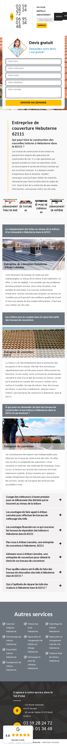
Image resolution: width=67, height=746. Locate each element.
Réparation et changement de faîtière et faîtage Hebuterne (35, 644)
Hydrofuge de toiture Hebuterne (55, 628)
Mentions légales (50, 742)
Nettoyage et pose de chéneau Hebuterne (34, 663)
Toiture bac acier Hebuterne (33, 628)
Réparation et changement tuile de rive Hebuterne (55, 642)
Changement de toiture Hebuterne (13, 666)
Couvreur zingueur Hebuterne (11, 628)
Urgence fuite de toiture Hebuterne (55, 657)
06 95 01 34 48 (21, 23)
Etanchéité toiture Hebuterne (11, 653)
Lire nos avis (18, 740)
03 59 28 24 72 (21, 10)
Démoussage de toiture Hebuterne (13, 641)
